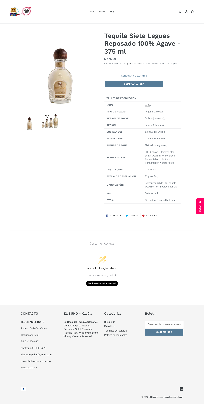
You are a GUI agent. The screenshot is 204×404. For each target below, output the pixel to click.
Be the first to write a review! (102, 283)
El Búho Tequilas (156, 397)
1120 (147, 105)
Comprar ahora (134, 84)
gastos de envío (134, 63)
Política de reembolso (115, 335)
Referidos (109, 326)
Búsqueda (109, 322)
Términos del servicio (115, 330)
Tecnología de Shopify (173, 397)
